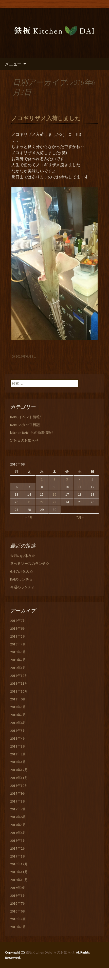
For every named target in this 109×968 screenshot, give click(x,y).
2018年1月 (18, 762)
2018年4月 (18, 738)
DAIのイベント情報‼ (26, 417)
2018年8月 (18, 707)
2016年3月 (18, 927)
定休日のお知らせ (24, 440)
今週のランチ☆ (22, 587)
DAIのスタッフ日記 (25, 424)
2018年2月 (18, 754)
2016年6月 (18, 911)
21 (29, 502)
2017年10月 (19, 785)
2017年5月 (18, 825)
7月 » (80, 517)
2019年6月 (18, 628)
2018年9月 (18, 699)
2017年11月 (19, 777)
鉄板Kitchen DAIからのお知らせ (50, 952)
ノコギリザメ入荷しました (46, 118)
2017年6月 (18, 817)
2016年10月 (19, 880)
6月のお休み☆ (21, 571)
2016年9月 (18, 887)
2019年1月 (18, 667)
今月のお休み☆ (22, 555)
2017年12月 (19, 770)
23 (54, 502)
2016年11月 (19, 872)
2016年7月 (18, 903)
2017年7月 (18, 809)
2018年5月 (18, 730)
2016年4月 (18, 919)
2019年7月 (18, 620)
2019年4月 (18, 644)
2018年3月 (18, 746)
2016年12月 (19, 864)
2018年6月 (18, 722)
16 (54, 494)
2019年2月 (18, 660)
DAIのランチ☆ (21, 579)
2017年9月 (18, 793)
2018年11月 (19, 683)
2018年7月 (18, 715)
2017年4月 (18, 832)
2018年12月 (19, 675)
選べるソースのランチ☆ (29, 563)
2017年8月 (18, 801)
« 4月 (29, 517)
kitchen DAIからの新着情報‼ (31, 432)
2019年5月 (18, 636)
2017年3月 (18, 840)
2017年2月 (18, 848)
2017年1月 (18, 856)
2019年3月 (18, 652)
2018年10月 (19, 691)
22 (42, 502)
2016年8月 (18, 895)
